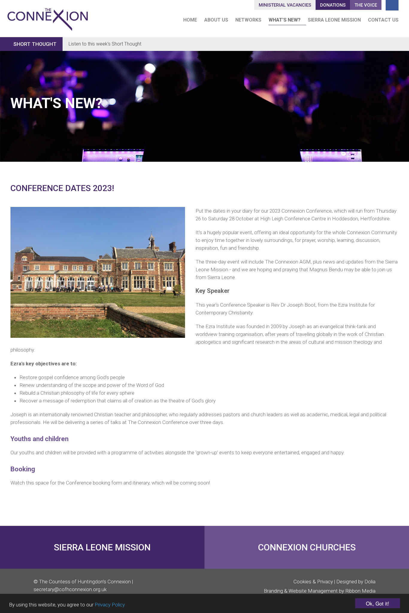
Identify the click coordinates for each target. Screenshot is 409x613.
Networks (248, 20)
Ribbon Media (360, 591)
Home (190, 20)
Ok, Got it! (377, 603)
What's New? (285, 20)
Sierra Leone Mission (334, 20)
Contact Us (383, 20)
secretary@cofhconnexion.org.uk (70, 589)
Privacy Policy (110, 605)
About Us (216, 20)
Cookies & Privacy (313, 582)
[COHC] (47, 17)
